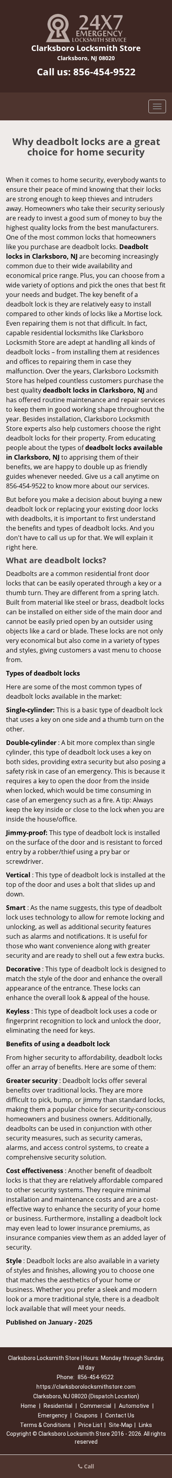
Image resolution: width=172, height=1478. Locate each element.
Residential (58, 1406)
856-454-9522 (104, 71)
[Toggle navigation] (157, 106)
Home (28, 1406)
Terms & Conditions (45, 1425)
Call (88, 1466)
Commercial (95, 1406)
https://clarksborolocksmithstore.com (86, 1387)
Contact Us (119, 1415)
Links (145, 1425)
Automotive (134, 1406)
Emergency (52, 1415)
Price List (90, 1425)
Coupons (86, 1415)
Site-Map (120, 1425)
